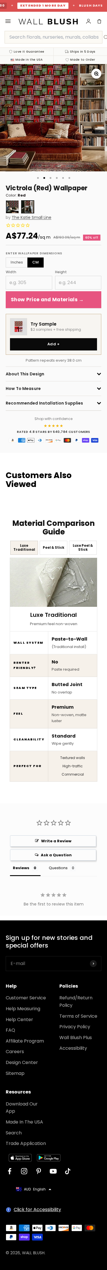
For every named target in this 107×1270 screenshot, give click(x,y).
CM (35, 262)
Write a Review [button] (56, 841)
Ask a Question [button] (56, 855)
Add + (53, 344)
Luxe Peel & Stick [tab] (83, 547)
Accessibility (73, 1048)
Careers (15, 1051)
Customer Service (26, 997)
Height (61, 272)
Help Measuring (23, 1008)
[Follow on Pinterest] (39, 1171)
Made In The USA (24, 1122)
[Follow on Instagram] (24, 1171)
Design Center (22, 1062)
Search (14, 1133)
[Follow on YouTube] (53, 1171)
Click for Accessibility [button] (37, 1209)
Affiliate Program (25, 1041)
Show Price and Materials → (47, 299)
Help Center (19, 1019)
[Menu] (8, 21)
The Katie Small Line (31, 217)
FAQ (10, 1030)
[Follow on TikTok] (68, 1171)
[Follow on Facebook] (9, 1171)
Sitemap (15, 1073)
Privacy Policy (74, 1026)
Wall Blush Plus (75, 1037)
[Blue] (12, 206)
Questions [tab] (58, 868)
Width (11, 272)
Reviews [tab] (21, 868)
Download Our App (22, 1108)
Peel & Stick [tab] (53, 547)
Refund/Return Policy (75, 1001)
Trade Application (26, 1143)
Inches (17, 262)
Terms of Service (78, 1016)
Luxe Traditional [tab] (24, 547)
